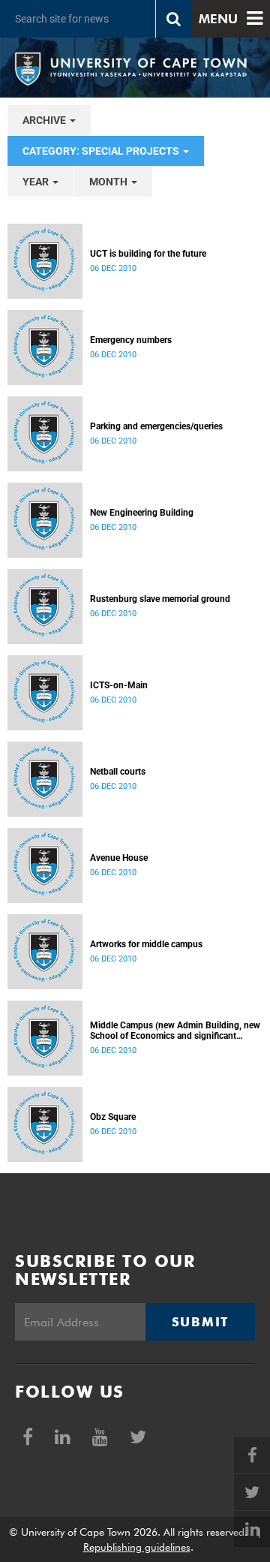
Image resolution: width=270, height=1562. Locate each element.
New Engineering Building (142, 512)
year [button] (36, 182)
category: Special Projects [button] (102, 151)
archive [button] (45, 120)
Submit (200, 1321)
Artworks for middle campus (146, 944)
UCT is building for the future (148, 253)
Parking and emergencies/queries (156, 426)
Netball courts (118, 771)
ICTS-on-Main (119, 685)
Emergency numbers (131, 340)
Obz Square (113, 1117)
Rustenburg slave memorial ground (160, 599)
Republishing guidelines (136, 1547)
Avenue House (119, 858)
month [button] (109, 182)
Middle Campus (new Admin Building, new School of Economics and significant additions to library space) (175, 1030)
